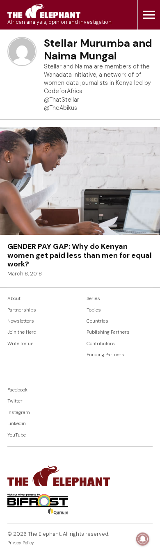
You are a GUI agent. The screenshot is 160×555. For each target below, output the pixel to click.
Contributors (101, 344)
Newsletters (20, 321)
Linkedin (16, 424)
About (14, 299)
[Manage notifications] (142, 539)
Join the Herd (22, 332)
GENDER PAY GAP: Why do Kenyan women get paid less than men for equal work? (79, 255)
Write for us (20, 344)
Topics (94, 310)
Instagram (18, 412)
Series (93, 299)
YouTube (16, 435)
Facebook (17, 390)
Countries (97, 321)
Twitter (15, 401)
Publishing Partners (108, 332)
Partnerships (21, 310)
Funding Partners (105, 355)
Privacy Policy (20, 543)
